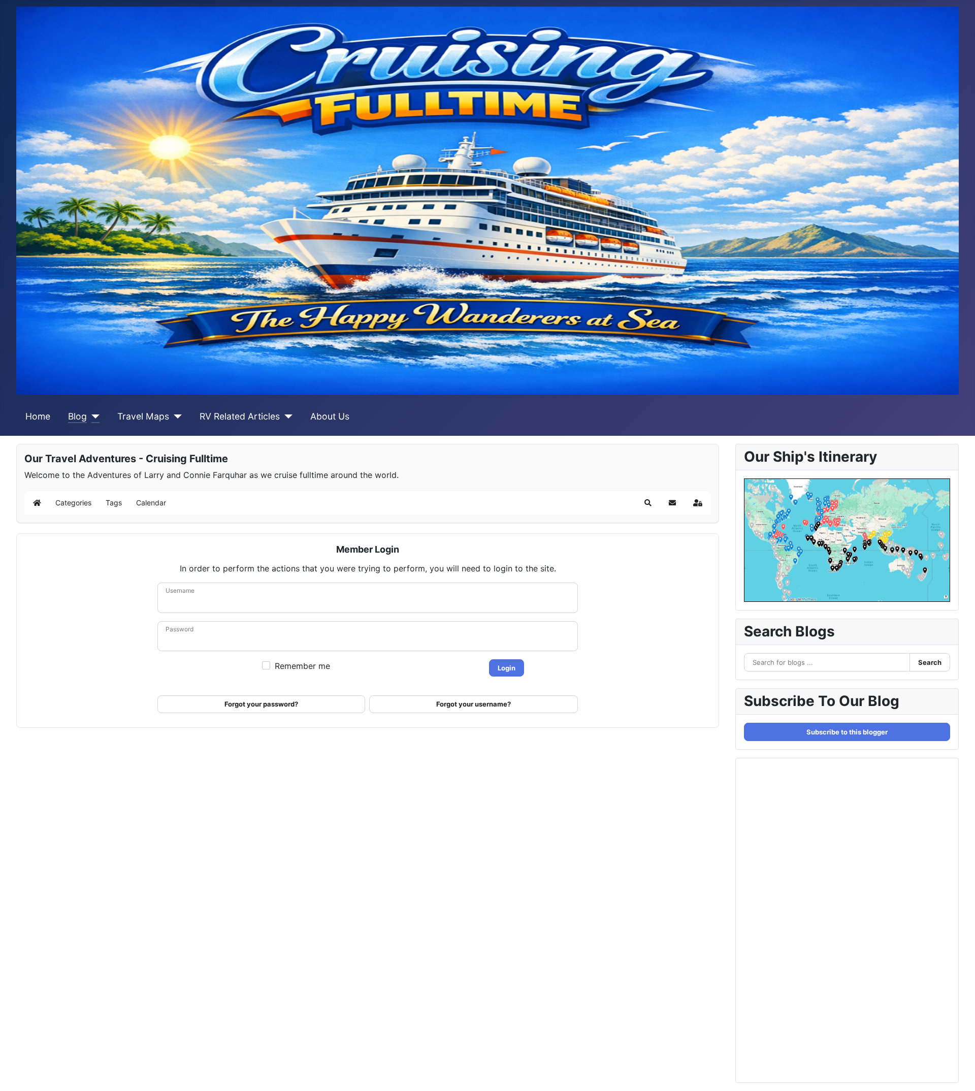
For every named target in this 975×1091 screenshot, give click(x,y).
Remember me (302, 666)
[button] (648, 502)
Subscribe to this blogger (847, 732)
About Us (329, 416)
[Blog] (93, 416)
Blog (77, 416)
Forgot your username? (473, 704)
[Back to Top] (957, 1072)
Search (929, 662)
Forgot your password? (261, 704)
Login (506, 668)
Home (37, 416)
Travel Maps (143, 416)
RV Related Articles (240, 416)
